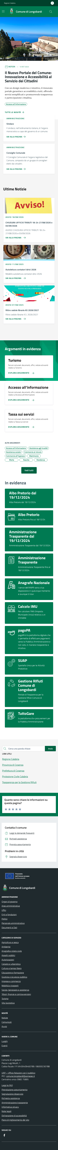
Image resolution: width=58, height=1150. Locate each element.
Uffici (4, 910)
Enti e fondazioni (9, 914)
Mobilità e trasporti (10, 985)
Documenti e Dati (9, 927)
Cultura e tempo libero (11, 968)
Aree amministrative (11, 905)
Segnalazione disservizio (12, 1094)
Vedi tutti (29, 470)
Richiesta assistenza (11, 1098)
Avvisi (4, 1026)
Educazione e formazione (13, 972)
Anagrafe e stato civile (12, 951)
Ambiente (6, 946)
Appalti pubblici (8, 955)
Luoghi (5, 1041)
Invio (50, 748)
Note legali (6, 1111)
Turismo (5, 998)
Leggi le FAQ (7, 1085)
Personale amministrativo (13, 923)
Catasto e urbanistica (11, 964)
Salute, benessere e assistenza (15, 990)
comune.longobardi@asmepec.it (20, 1076)
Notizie (5, 1017)
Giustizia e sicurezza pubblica (14, 977)
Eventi (4, 1045)
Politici (4, 918)
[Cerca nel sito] (50, 11)
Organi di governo (9, 901)
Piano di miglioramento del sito (15, 1119)
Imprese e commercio (11, 981)
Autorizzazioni (8, 959)
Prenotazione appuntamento (14, 1089)
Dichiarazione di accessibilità (14, 1115)
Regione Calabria (9, 3)
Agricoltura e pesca (10, 942)
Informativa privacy (10, 1107)
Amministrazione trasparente (15, 1102)
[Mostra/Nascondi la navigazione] (3, 11)
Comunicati (7, 1022)
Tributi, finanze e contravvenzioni (16, 994)
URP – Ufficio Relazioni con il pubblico (18, 1072)
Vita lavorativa (8, 1002)
